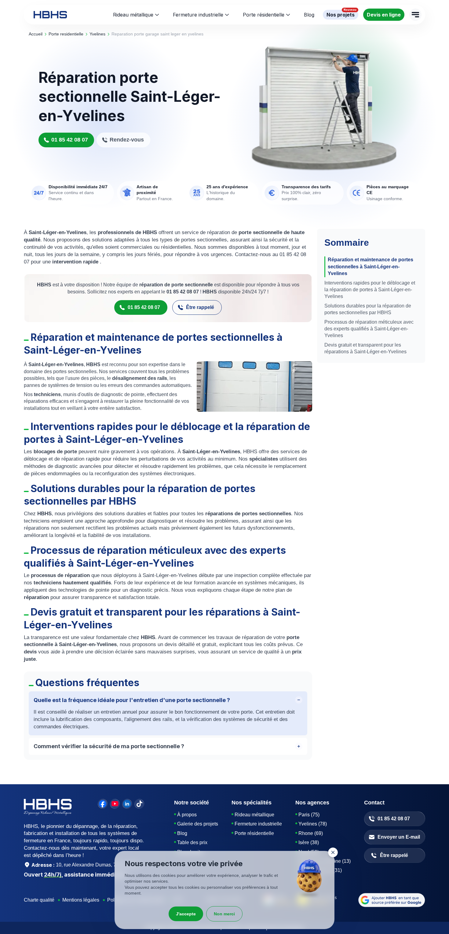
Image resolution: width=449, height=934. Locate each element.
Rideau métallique (133, 15)
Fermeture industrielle (198, 15)
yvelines (97, 33)
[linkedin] (127, 804)
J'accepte (186, 913)
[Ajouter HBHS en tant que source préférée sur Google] (391, 900)
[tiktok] (139, 804)
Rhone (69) (310, 833)
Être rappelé (200, 307)
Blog (182, 833)
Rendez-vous (127, 140)
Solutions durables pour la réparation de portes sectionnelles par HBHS (367, 309)
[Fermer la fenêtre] (333, 852)
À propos (187, 814)
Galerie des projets (197, 823)
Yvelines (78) (312, 823)
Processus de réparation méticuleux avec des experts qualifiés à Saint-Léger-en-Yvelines (369, 328)
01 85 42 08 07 (69, 140)
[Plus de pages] (415, 15)
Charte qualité (39, 900)
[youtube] (115, 804)
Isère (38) (308, 842)
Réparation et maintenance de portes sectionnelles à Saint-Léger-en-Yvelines (370, 266)
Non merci (224, 913)
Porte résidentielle (263, 15)
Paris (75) (308, 814)
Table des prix (192, 842)
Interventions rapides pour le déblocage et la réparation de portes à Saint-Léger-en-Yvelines (369, 289)
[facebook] (103, 804)
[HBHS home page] (50, 14)
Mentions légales (80, 900)
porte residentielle (66, 33)
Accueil (35, 33)
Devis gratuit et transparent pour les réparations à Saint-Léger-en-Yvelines (365, 348)
